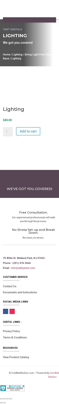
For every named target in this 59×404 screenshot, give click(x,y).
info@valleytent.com (23, 267)
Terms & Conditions (15, 337)
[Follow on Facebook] (5, 311)
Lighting (17, 54)
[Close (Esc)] (10, 398)
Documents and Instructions (20, 292)
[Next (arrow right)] (4, 402)
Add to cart (28, 131)
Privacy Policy (11, 331)
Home (6, 54)
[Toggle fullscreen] (4, 398)
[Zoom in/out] (1, 398)
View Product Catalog (16, 357)
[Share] (7, 398)
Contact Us (9, 286)
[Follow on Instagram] (12, 311)
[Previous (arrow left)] (1, 402)
